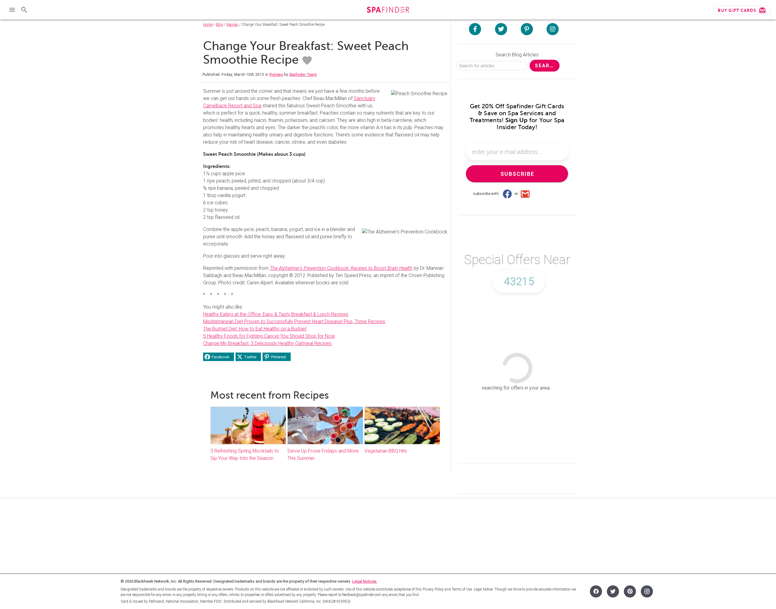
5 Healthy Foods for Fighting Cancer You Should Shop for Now (269, 336)
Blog (219, 24)
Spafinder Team (303, 74)
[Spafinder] (388, 10)
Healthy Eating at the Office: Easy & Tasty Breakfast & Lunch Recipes (275, 314)
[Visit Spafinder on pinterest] (527, 29)
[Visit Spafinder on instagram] (553, 29)
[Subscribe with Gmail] (525, 194)
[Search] (24, 9)
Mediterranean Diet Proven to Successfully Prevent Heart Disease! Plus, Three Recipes (294, 321)
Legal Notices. (364, 581)
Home (207, 24)
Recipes (232, 24)
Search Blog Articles (517, 55)
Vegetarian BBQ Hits (385, 451)
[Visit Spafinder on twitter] (501, 29)
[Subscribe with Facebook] (507, 194)
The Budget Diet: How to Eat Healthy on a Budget (254, 329)
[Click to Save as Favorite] (307, 60)
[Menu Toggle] (12, 9)
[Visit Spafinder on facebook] (475, 29)
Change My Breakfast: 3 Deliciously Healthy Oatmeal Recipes (267, 343)
